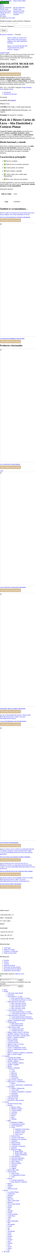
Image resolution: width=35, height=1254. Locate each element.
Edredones (14, 1076)
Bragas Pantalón (26, 87)
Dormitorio (14, 1093)
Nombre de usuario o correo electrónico (15, 21)
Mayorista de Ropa (9, 965)
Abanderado (11, 1231)
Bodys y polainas (12, 1039)
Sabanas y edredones (13, 1068)
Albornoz (10, 1185)
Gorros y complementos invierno (17, 1049)
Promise (9, 1236)
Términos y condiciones (11, 951)
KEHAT (13, 100)
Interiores (10, 1051)
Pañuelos (14, 1119)
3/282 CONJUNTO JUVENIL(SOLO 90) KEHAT (13, 587)
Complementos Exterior (18, 1175)
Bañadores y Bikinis (17, 1122)
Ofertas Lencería (12, 1188)
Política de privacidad (10, 953)
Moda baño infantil (13, 1046)
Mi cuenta (7, 1251)
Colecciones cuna (12, 1098)
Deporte (9, 1178)
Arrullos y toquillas (13, 1064)
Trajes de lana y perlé (13, 1027)
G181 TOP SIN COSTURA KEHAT (9, 842)
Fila (8, 1250)
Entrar (3, 30)
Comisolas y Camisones (18, 1146)
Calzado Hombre (16, 1110)
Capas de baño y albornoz (15, 1080)
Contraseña (7, 26)
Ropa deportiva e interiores (19, 1182)
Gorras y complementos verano (16, 1047)
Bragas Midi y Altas (21, 1153)
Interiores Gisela (20, 1132)
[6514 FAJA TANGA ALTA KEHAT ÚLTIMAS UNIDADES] (17, 854)
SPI (8, 1229)
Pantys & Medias (16, 1163)
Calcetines (14, 1112)
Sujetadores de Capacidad (18, 1139)
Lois (8, 1245)
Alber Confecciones (13, 1200)
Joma (9, 1241)
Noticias (6, 962)
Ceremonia (10, 995)
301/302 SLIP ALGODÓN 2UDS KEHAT (10, 884)
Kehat (2, 89)
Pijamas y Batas (16, 1107)
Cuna (12, 1069)
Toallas (9, 1187)
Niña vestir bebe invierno (18, 1003)
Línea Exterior (11, 1171)
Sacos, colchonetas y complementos (21, 1085)
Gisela (13, 1127)
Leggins (13, 1168)
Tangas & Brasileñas (21, 1154)
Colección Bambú (12, 1097)
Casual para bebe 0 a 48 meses (16, 1015)
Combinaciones (15, 1144)
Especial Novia (15, 1136)
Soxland (9, 1239)
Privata (9, 1246)
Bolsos (13, 1083)
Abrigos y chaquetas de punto (16, 1020)
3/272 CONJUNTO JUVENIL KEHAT (10, 464)
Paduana (10, 1243)
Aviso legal (7, 948)
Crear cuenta (4, 2)
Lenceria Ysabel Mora (17, 1137)
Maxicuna (14, 1075)
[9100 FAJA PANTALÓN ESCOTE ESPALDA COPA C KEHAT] (17, 868)
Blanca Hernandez (12, 1221)
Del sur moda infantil (13, 1204)
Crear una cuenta (10, 18)
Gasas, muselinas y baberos (15, 1063)
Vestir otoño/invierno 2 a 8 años (20, 998)
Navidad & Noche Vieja (14, 1103)
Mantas (9, 1066)
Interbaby (10, 1195)
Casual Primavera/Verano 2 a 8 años (21, 1013)
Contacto (6, 964)
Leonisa (9, 1226)
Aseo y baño (15, 1090)
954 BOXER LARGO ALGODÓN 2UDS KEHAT (12, 708)
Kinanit (9, 1212)
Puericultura (11, 1086)
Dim (8, 1222)
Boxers (13, 1115)
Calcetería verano (12, 1041)
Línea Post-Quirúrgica (17, 1158)
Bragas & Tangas (16, 1149)
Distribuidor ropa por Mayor (12, 970)
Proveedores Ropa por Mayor (12, 969)
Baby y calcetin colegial (14, 1054)
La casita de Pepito (13, 1192)
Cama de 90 (14, 1078)
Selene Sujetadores (16, 1126)
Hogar (9, 1183)
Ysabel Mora (11, 1216)
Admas (9, 1248)
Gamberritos (11, 1194)
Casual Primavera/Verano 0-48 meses (22, 1018)
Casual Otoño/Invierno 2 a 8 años (21, 1012)
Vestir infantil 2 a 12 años (14, 996)
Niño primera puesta (17, 1025)
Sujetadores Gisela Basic (22, 1129)
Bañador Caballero (16, 1109)
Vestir (13, 1177)
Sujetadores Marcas (17, 1160)
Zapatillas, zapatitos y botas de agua (18, 1034)
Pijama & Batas (15, 1143)
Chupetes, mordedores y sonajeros (21, 1092)
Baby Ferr (10, 1199)
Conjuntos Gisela (20, 1131)
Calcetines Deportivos (17, 1180)
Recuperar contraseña (6, 34)
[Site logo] (6, 14)
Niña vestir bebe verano (18, 1007)
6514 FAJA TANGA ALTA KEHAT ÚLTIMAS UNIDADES (15, 857)
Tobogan (10, 1211)
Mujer (9, 1120)
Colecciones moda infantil (15, 993)
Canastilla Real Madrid (14, 1058)
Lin (8, 1228)
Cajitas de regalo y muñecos (15, 1059)
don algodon (11, 1224)
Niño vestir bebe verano (18, 1008)
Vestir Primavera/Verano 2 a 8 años (21, 1000)
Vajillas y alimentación (17, 1088)
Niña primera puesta (17, 1024)
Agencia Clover (19, 974)
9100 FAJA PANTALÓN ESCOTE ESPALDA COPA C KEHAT (16, 871)
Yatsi (8, 1209)
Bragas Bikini (19, 1151)
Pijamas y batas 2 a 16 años (15, 1044)
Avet (8, 1219)
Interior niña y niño (13, 1170)
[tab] (7, 92)
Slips (12, 1117)
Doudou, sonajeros (13, 1061)
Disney (9, 1207)
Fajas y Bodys (15, 1161)
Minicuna (14, 1073)
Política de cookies (9, 949)
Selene (9, 1217)
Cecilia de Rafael (12, 1214)
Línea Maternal (15, 1156)
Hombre (9, 1105)
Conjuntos (14, 1141)
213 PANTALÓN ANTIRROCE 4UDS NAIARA (12, 338)
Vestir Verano (15, 1173)
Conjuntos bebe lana (17, 1030)
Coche (13, 1071)
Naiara (9, 1234)
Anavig (9, 1205)
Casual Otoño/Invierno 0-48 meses (21, 1017)
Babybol (10, 1202)
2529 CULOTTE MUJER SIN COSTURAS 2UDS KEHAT (15, 217)
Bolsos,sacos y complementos (16, 1081)
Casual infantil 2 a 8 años (14, 1010)
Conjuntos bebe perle (17, 1029)
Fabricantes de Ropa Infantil (12, 967)
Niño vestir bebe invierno (18, 1005)
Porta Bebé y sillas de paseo (15, 1100)
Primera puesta (11, 1022)
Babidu (9, 1197)
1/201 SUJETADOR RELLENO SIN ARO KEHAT (13, 721)
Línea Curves (19, 1134)
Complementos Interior (18, 1124)
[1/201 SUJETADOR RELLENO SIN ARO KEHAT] (17, 718)
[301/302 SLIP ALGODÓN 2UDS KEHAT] (17, 881)
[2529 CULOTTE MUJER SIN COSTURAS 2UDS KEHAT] (17, 214)
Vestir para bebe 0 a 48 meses (16, 1001)
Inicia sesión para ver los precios (10, 74)
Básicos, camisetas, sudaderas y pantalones (20, 1052)
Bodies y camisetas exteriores (16, 1037)
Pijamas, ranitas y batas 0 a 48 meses (18, 1032)
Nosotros (6, 960)
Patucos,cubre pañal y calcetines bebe (18, 1035)
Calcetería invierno (13, 1042)
